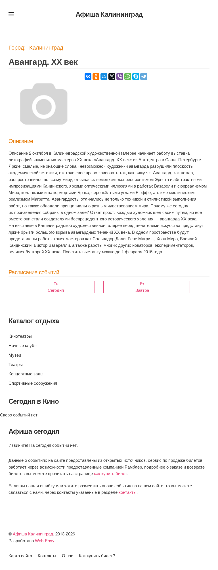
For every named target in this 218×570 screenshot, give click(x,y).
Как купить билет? (97, 555)
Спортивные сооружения (33, 383)
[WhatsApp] (127, 76)
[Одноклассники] (96, 76)
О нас (67, 555)
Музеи (15, 355)
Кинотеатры (20, 336)
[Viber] (119, 76)
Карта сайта (20, 555)
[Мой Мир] (103, 76)
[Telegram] (143, 76)
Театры (16, 364)
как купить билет (110, 473)
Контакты (47, 555)
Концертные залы (26, 374)
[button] (11, 14)
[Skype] (135, 76)
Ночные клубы (23, 345)
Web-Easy (44, 540)
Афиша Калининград (109, 14)
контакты (128, 492)
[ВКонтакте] (88, 76)
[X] (111, 76)
